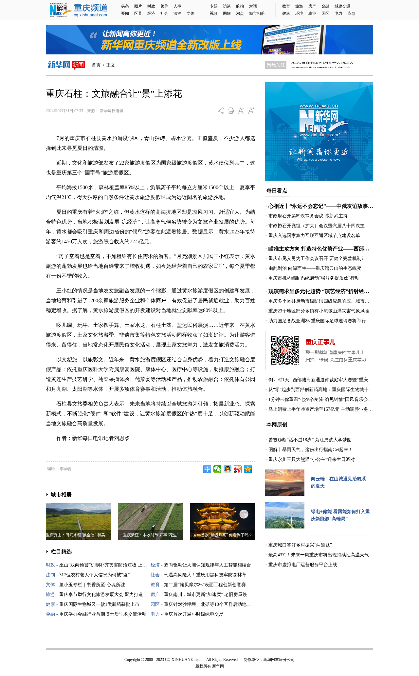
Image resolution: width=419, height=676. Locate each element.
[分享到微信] (217, 469)
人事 (177, 6)
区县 (138, 13)
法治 (177, 13)
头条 (125, 6)
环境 (299, 13)
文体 (190, 13)
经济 (151, 13)
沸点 (240, 13)
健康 (286, 13)
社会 (164, 13)
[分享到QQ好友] (228, 469)
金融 (325, 6)
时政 (151, 6)
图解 (227, 13)
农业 (312, 13)
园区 (325, 13)
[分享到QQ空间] (248, 469)
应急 (351, 13)
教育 (286, 6)
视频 (214, 13)
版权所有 (203, 666)
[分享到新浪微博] (238, 469)
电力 (338, 13)
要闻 (125, 13)
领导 (164, 6)
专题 (214, 6)
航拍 (240, 6)
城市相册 (257, 13)
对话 (253, 6)
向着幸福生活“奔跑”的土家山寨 (321, 64)
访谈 (227, 6)
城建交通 (342, 6)
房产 (312, 6)
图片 (138, 6)
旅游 (299, 6)
